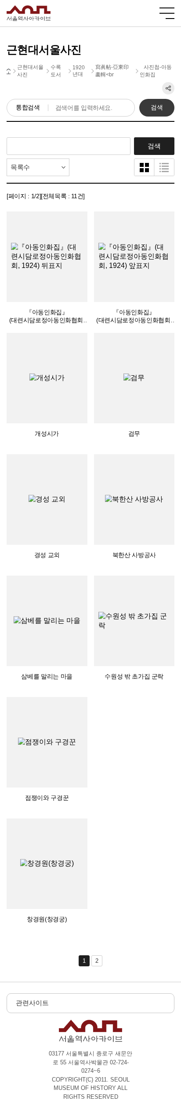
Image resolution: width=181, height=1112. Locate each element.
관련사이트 (32, 1002)
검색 (157, 107)
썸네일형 (144, 167)
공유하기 (168, 88)
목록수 (20, 167)
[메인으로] (29, 9)
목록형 (164, 167)
